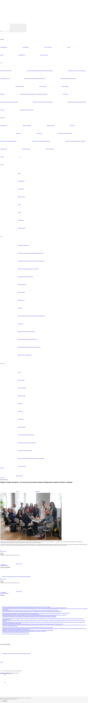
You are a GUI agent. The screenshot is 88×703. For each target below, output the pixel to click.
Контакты (2, 467)
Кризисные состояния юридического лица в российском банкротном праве (16, 576)
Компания (2, 39)
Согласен (4, 700)
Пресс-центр (2, 117)
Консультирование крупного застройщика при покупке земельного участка (15, 632)
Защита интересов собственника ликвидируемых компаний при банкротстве (15, 633)
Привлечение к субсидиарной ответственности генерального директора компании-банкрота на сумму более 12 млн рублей (23, 631)
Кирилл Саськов (3, 551)
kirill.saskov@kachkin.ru (4, 565)
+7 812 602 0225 (3, 564)
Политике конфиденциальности (12, 698)
